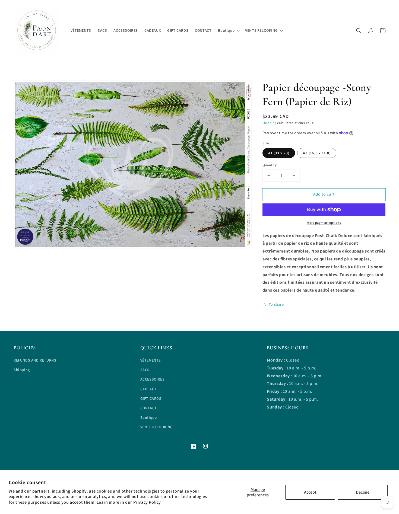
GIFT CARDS (151, 398)
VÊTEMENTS (150, 360)
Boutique (148, 417)
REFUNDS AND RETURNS (35, 360)
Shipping (269, 123)
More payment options (324, 223)
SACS (145, 369)
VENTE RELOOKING (156, 426)
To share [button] (276, 304)
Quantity (269, 165)
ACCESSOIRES (152, 379)
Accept (310, 492)
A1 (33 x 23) (278, 153)
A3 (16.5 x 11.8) (317, 153)
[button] (359, 31)
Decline (362, 492)
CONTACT (148, 408)
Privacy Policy (147, 502)
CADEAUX (148, 389)
